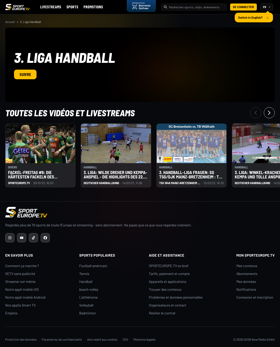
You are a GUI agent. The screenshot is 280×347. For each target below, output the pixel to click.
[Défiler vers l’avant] (269, 112)
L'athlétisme (88, 297)
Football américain (93, 266)
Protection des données (21, 339)
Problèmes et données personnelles (176, 297)
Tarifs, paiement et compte (169, 274)
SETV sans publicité (20, 274)
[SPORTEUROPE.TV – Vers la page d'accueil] (17, 7)
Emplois (11, 313)
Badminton (87, 313)
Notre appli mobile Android (25, 297)
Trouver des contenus (165, 289)
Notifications (246, 289)
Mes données (246, 282)
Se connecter (243, 7)
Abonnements (247, 274)
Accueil (10, 22)
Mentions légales (144, 339)
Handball (85, 282)
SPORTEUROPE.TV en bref (168, 266)
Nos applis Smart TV (20, 305)
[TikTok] (33, 237)
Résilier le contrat (162, 313)
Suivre (25, 74)
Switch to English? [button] (250, 17)
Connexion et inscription (254, 297)
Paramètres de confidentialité (62, 339)
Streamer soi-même (20, 282)
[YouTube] (21, 237)
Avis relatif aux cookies (102, 339)
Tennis (84, 274)
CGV (125, 339)
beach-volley (88, 289)
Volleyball (86, 305)
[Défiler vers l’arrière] (255, 112)
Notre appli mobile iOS (22, 289)
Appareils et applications (167, 282)
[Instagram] (9, 237)
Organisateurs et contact (167, 305)
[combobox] (196, 7)
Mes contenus (246, 266)
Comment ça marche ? (22, 266)
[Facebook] (45, 237)
